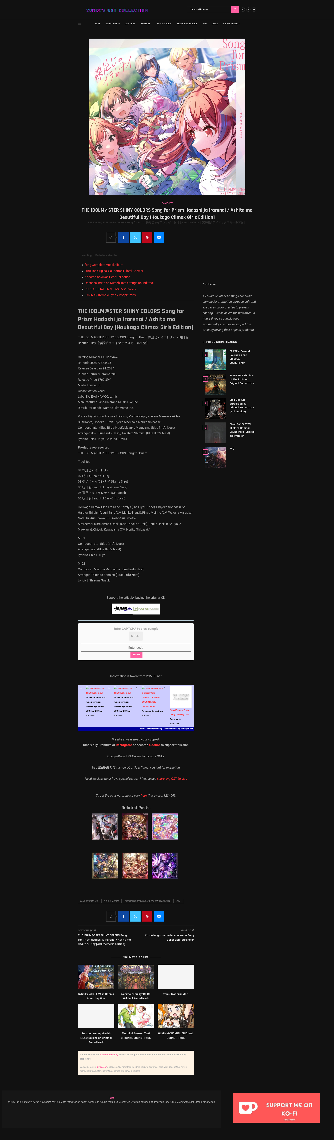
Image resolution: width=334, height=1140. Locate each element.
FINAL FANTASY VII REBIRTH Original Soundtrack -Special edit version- (242, 430)
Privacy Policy (231, 23)
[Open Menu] (79, 23)
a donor (154, 745)
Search (235, 9)
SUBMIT (136, 654)
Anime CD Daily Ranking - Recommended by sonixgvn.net (166, 729)
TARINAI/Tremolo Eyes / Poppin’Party (110, 295)
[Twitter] (248, 9)
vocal (179, 901)
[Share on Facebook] (123, 237)
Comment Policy (109, 1054)
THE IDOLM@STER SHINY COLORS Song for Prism (147, 901)
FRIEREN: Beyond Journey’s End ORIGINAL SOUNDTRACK (240, 357)
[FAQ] (215, 457)
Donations (111, 23)
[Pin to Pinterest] (147, 237)
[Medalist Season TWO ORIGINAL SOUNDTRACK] (136, 1016)
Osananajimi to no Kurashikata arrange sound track (119, 283)
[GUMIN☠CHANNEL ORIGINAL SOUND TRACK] (176, 1016)
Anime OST (146, 23)
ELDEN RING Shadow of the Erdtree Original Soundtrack (242, 379)
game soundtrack (89, 901)
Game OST (130, 23)
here (144, 795)
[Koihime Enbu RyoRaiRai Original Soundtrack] (136, 977)
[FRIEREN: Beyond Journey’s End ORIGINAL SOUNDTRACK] (215, 359)
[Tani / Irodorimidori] (176, 977)
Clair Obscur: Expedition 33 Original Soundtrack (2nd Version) (242, 405)
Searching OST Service (172, 778)
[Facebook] (243, 9)
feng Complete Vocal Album (104, 265)
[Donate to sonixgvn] (278, 1094)
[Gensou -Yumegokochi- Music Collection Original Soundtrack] (96, 1016)
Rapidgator (124, 745)
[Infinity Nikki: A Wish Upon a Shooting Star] (96, 977)
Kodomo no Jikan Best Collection (107, 277)
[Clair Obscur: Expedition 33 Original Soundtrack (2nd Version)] (215, 408)
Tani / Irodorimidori (175, 994)
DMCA (215, 23)
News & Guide (164, 23)
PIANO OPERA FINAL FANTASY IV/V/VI (111, 289)
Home (97, 23)
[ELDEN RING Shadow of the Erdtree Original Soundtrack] (215, 384)
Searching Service (187, 23)
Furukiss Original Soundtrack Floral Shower (114, 271)
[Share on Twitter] (135, 237)
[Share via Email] (159, 237)
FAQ (205, 23)
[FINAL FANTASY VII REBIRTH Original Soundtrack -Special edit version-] (215, 432)
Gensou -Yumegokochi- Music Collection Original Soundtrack (96, 1037)
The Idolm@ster (111, 901)
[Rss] (254, 9)
